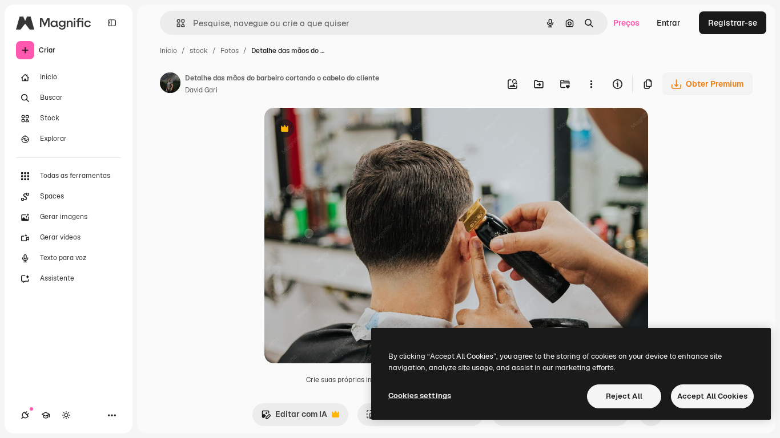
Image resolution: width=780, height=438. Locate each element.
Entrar (669, 23)
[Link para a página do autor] (170, 84)
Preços (626, 23)
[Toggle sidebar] (112, 23)
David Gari (201, 90)
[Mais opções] (591, 83)
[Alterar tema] (66, 415)
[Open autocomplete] (176, 23)
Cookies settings (419, 395)
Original (337, 129)
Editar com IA (294, 417)
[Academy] (46, 415)
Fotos (229, 50)
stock (199, 50)
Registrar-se (732, 23)
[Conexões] (25, 415)
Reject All (624, 396)
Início (168, 50)
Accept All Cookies (712, 396)
